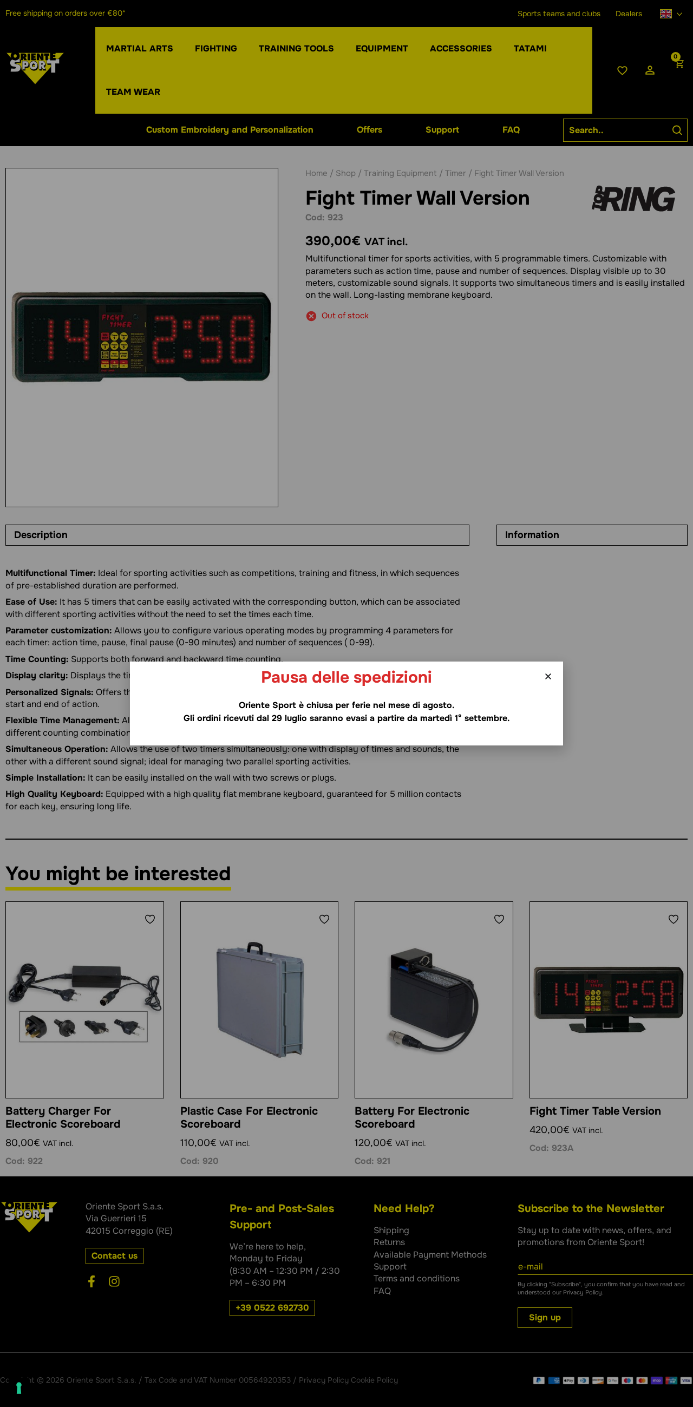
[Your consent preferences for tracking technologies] (19, 1388)
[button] (548, 676)
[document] (346, 703)
